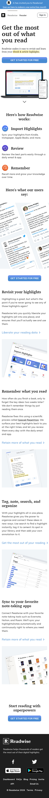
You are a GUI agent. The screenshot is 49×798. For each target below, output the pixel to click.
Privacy (38, 790)
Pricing (33, 779)
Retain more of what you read (22, 442)
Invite (41, 779)
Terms (30, 790)
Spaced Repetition (28, 419)
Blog (26, 779)
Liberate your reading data (20, 332)
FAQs (19, 779)
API (12, 783)
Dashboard (9, 779)
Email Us (34, 783)
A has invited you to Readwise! (24, 5)
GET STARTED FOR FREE (24, 60)
